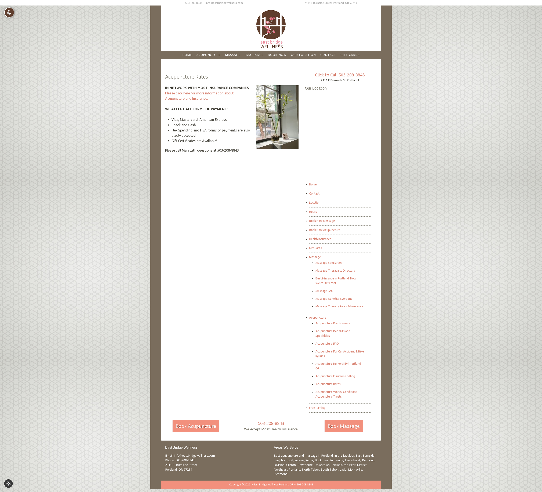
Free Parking (317, 407)
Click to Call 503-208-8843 (340, 74)
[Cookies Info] (8, 483)
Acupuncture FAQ (327, 343)
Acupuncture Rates (328, 384)
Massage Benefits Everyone (334, 298)
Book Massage (344, 426)
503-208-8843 (193, 2)
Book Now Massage (322, 221)
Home (313, 184)
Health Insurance (320, 239)
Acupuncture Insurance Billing (335, 376)
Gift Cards (315, 248)
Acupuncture (317, 317)
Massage (315, 257)
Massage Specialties (328, 262)
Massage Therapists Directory (335, 270)
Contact (314, 193)
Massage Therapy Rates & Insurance (339, 306)
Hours (313, 211)
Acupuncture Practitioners (332, 323)
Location (314, 202)
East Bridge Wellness (271, 28)
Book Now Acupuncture (324, 230)
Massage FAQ (324, 291)
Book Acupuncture (196, 426)
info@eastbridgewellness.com (224, 2)
